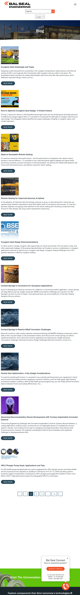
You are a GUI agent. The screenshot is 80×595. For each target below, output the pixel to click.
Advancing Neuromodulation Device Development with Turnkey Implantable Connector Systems (39, 418)
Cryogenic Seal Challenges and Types (17, 67)
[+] (10, 55)
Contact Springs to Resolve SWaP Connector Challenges (26, 329)
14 (54, 494)
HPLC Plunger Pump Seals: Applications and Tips (23, 465)
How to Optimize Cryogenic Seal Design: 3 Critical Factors (26, 110)
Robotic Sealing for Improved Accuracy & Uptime (22, 198)
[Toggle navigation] (75, 4)
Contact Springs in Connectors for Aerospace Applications (26, 285)
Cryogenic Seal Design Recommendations (19, 242)
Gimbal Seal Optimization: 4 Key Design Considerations (25, 373)
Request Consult (55, 569)
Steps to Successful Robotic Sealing (16, 154)
